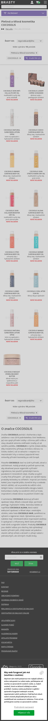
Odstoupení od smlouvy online (15, 613)
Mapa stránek (7, 647)
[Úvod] (2, 29)
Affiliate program (9, 638)
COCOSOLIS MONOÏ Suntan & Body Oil (36, 253)
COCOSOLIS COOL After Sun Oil (36, 292)
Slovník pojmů (7, 625)
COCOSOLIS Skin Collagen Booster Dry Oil (12, 213)
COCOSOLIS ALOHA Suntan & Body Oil (36, 212)
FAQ (2, 582)
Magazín (5, 629)
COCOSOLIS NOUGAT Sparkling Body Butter (12, 374)
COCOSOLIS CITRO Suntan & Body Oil (12, 253)
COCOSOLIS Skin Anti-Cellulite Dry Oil (12, 92)
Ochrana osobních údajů (12, 600)
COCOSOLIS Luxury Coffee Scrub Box (36, 92)
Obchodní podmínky (10, 596)
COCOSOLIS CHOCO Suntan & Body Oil (36, 131)
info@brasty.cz (35, 572)
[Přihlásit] (32, 2)
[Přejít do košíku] (37, 2)
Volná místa (6, 642)
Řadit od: (9, 41)
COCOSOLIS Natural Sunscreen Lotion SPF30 (12, 333)
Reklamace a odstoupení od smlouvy (17, 609)
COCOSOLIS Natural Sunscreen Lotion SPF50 (12, 132)
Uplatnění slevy (8, 620)
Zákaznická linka (13, 570)
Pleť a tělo (9, 29)
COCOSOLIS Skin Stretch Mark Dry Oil (36, 172)
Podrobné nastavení (24, 707)
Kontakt (5, 587)
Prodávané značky (9, 651)
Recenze (4, 591)
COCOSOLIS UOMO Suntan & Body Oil (12, 292)
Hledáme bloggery (9, 634)
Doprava (5, 604)
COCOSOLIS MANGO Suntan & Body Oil (36, 332)
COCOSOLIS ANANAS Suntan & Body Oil (12, 172)
